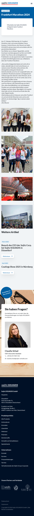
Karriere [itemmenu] (3, 456)
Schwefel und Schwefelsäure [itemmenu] (9, 441)
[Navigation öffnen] (32, 3)
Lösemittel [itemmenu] (4, 428)
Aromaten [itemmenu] (4, 425)
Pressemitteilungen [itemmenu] (7, 459)
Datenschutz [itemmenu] (5, 501)
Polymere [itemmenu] (4, 434)
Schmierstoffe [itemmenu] (5, 438)
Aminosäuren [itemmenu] (5, 422)
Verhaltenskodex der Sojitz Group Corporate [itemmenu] (14, 466)
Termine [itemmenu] (3, 462)
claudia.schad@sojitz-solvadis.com (17, 358)
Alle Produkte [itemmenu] (5, 419)
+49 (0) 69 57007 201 (13, 356)
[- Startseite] (9, 3)
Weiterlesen (6, 256)
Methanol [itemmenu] (4, 431)
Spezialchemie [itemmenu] (5, 444)
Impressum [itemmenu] (4, 504)
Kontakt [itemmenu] (3, 453)
